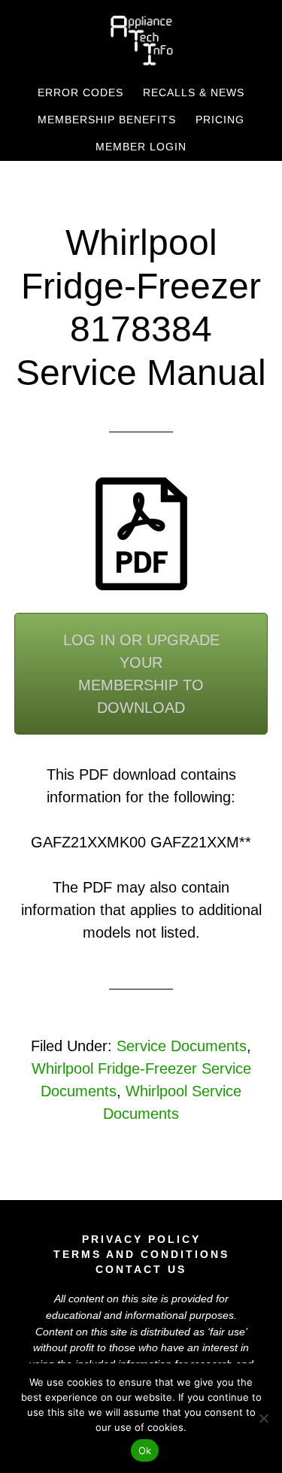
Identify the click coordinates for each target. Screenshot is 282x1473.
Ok (145, 1450)
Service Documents (182, 1046)
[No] (263, 1418)
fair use (227, 1332)
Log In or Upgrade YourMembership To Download (141, 674)
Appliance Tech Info (141, 39)
